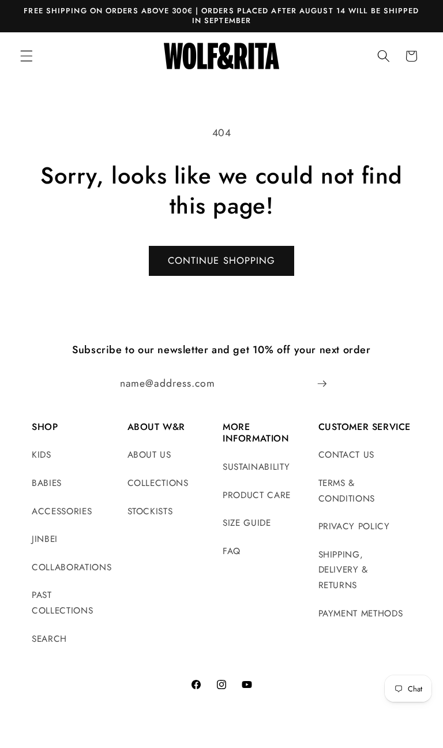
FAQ (232, 551)
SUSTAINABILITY (256, 467)
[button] (26, 56)
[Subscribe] (322, 383)
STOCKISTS (150, 511)
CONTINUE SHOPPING (222, 260)
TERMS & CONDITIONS (347, 491)
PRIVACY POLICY (354, 526)
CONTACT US (346, 454)
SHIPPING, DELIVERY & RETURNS (343, 570)
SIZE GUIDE (247, 523)
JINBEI (45, 539)
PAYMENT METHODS (360, 613)
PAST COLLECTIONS (62, 603)
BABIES (47, 483)
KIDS (41, 454)
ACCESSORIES (62, 511)
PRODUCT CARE (257, 495)
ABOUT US (149, 454)
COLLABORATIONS (71, 567)
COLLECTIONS (158, 483)
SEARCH (49, 639)
